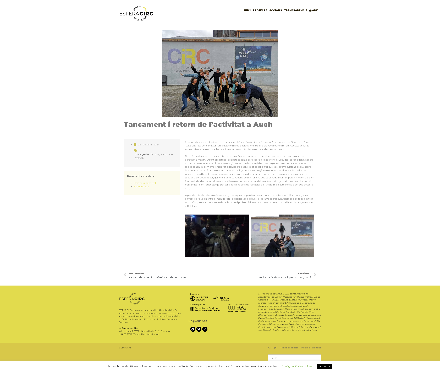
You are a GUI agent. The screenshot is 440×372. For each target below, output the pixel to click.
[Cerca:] (294, 358)
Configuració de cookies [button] (297, 366)
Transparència (295, 10)
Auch (163, 154)
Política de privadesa (311, 347)
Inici (247, 10)
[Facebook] (192, 329)
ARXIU (315, 10)
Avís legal (272, 347)
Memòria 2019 (141, 186)
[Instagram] (204, 329)
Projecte (260, 10)
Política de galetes (289, 347)
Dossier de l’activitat (145, 183)
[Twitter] (198, 329)
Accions (275, 10)
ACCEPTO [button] (324, 366)
